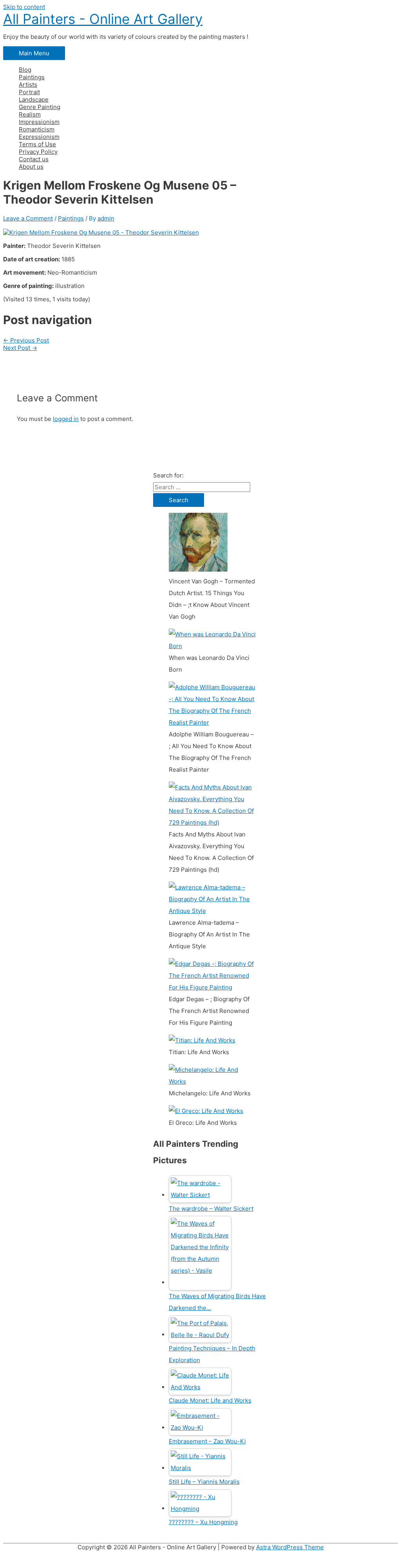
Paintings (32, 77)
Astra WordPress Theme (290, 1547)
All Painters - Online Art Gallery (102, 19)
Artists (28, 84)
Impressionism (39, 122)
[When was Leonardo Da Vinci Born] (212, 646)
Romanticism (36, 129)
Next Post (20, 348)
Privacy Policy (38, 151)
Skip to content (24, 7)
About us (31, 166)
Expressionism (39, 136)
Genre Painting (39, 107)
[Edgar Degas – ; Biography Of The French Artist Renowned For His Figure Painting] (212, 987)
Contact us (34, 159)
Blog (25, 69)
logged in (66, 419)
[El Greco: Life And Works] (206, 1111)
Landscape (34, 99)
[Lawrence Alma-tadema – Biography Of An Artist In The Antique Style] (212, 911)
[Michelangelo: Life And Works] (212, 1081)
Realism (30, 114)
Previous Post (26, 340)
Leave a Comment (28, 218)
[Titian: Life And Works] (202, 1040)
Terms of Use (37, 144)
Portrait (29, 92)
